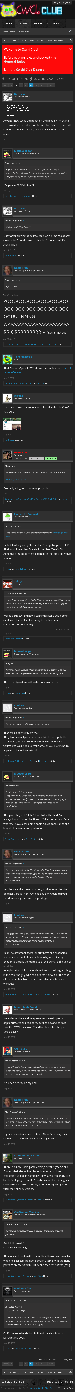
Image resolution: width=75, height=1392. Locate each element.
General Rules (14, 61)
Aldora (18, 395)
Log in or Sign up (62, 2)
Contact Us (56, 1382)
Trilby (7, 344)
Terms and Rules (66, 1388)
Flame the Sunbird (26, 514)
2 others (40, 383)
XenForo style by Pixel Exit (41, 1388)
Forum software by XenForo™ (15, 1388)
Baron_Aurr (21, 94)
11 (26, 85)
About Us (58, 23)
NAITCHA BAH (31, 344)
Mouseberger (23, 151)
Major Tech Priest (25, 1007)
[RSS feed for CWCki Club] (71, 1382)
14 (41, 85)
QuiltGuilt (26, 383)
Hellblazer (9, 440)
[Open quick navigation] (70, 40)
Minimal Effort (28, 761)
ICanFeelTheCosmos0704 (35, 499)
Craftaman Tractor (26, 1212)
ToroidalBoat (11, 196)
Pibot (29, 1199)
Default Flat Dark (14, 1382)
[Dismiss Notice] (70, 49)
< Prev (5, 85)
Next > (51, 85)
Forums (23, 23)
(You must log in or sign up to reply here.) (56, 1359)
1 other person (49, 344)
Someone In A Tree (14, 499)
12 (31, 85)
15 (45, 85)
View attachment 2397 (16, 479)
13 (36, 85)
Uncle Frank (21, 267)
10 (21, 85)
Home (8, 23)
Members (39, 23)
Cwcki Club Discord (30, 69)
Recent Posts (23, 32)
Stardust (22, 1199)
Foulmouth (10, 383)
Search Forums (9, 32)
